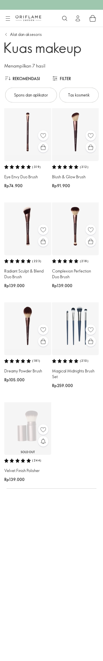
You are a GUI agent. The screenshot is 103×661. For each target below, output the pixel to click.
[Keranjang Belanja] (93, 18)
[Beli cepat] (43, 147)
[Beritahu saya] (43, 441)
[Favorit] (43, 135)
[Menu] (7, 18)
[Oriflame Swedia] (28, 18)
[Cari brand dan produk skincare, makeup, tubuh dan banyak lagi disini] (64, 18)
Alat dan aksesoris (26, 34)
